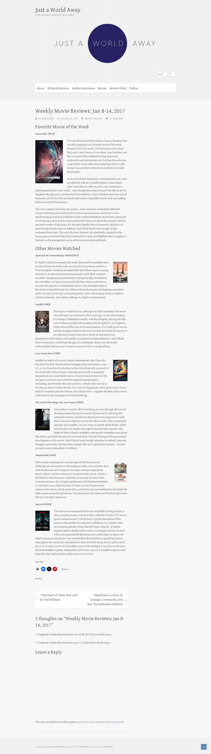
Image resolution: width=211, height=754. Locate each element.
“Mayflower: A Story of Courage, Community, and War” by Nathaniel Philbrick (107, 600)
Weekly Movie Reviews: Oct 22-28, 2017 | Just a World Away (80, 634)
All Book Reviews (58, 88)
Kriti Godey (48, 118)
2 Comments (116, 118)
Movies (102, 88)
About (40, 88)
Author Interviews (83, 88)
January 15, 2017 (69, 118)
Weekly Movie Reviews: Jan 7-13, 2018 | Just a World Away (79, 642)
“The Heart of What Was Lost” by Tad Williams (57, 598)
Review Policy (118, 88)
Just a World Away (58, 10)
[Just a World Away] (105, 41)
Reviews (98, 118)
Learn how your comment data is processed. (100, 722)
